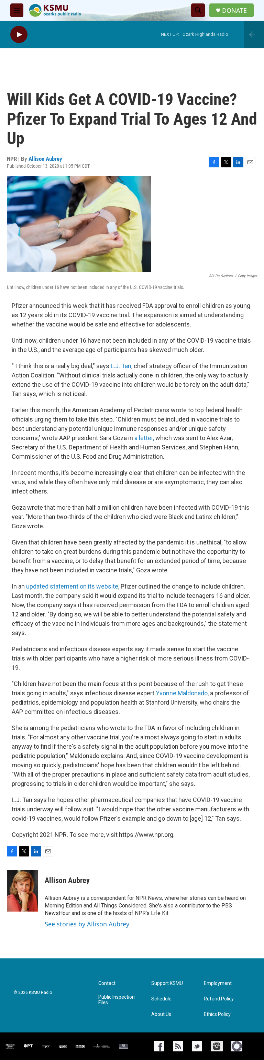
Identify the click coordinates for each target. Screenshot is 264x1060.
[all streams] (254, 34)
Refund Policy (219, 998)
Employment (218, 983)
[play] (18, 35)
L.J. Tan (121, 366)
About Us (161, 1014)
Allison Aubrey (45, 158)
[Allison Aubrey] (22, 891)
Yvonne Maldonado (182, 693)
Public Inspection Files (116, 1000)
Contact (107, 983)
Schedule (161, 998)
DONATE (234, 10)
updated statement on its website (72, 586)
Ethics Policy (217, 1014)
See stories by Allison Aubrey (87, 924)
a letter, (144, 437)
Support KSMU (167, 983)
